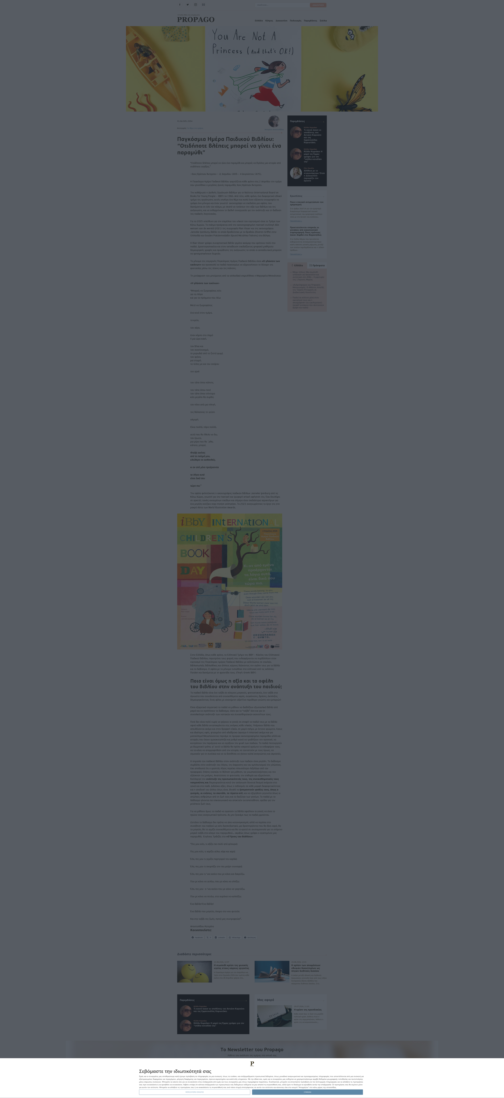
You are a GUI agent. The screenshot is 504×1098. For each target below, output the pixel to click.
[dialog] (252, 1078)
